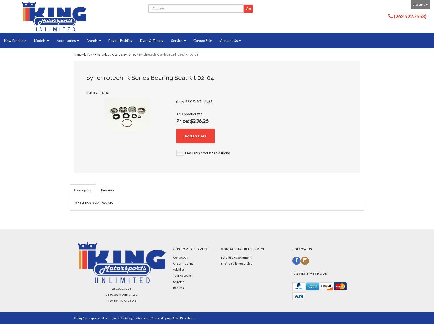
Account (419, 4)
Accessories (67, 40)
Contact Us (229, 40)
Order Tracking (183, 263)
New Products (15, 40)
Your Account (182, 275)
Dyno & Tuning (152, 40)
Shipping (178, 282)
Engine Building (120, 40)
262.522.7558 (121, 288)
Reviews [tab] (107, 190)
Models (40, 40)
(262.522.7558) (410, 16)
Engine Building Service (236, 263)
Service (177, 40)
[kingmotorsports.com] (54, 16)
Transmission (83, 54)
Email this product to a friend (207, 153)
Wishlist (178, 269)
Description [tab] (83, 190)
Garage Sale (202, 40)
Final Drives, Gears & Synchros (115, 54)
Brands (92, 40)
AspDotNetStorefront (181, 318)
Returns (178, 288)
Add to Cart (195, 135)
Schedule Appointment (236, 257)
